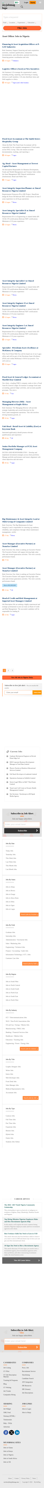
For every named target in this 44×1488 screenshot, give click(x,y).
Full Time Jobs (11, 1119)
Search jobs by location (28, 914)
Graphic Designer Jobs (13, 1067)
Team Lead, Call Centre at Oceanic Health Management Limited (23, 789)
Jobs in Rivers (10, 891)
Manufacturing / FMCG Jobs (15, 1029)
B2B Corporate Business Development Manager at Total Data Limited (22, 763)
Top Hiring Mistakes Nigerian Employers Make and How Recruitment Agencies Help (21, 1220)
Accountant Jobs (11, 1092)
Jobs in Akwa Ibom (12, 898)
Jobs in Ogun (10, 905)
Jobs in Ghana (8, 1448)
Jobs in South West (12, 981)
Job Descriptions (27, 1393)
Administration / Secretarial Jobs (16, 940)
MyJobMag (37, 1482)
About (10, 1478)
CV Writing (7, 1387)
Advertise (6, 1427)
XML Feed (7, 1412)
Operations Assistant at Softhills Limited (22, 778)
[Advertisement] (22, 111)
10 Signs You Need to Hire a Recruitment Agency (21, 1246)
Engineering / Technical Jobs (15, 947)
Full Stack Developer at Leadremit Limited (23, 774)
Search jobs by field (29, 964)
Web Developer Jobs (12, 1078)
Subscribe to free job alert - (21, 686)
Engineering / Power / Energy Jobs (17, 1043)
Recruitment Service (29, 1371)
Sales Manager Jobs (12, 1085)
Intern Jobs (9, 1074)
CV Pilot (6, 1371)
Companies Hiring (9, 1395)
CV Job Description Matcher (9, 1376)
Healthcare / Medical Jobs (14, 1036)
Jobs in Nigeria (8, 1455)
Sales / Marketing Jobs (13, 943)
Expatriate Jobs (11, 1127)
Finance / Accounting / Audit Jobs (17, 951)
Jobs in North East (12, 993)
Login (26, 2)
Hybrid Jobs (10, 1134)
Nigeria (18, 2)
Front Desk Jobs (11, 1081)
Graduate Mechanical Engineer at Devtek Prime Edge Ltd (23, 757)
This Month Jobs (11, 866)
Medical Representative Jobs (15, 1089)
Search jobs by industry (28, 1049)
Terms (34, 1478)
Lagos (14, 155)
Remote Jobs (10, 1131)
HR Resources (26, 1386)
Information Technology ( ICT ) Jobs (18, 954)
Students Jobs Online (13, 1142)
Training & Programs (10, 1380)
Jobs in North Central (13, 985)
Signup (32, 2)
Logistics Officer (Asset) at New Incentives (20, 69)
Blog (5, 1384)
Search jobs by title (30, 1098)
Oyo (12, 393)
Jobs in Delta (10, 902)
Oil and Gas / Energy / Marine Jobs (17, 1025)
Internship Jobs (11, 936)
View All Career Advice (22, 1260)
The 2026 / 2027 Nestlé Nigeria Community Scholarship (19, 1206)
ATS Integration (27, 1382)
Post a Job (25, 1368)
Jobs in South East (12, 996)
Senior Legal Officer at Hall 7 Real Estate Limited (23, 783)
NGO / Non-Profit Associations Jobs (18, 1021)
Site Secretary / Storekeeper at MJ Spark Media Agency (22, 795)
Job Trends (7, 1391)
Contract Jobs (10, 1116)
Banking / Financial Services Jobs (17, 1032)
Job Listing (7, 1368)
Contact (16, 1478)
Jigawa (15, 83)
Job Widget (7, 1409)
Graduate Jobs (10, 932)
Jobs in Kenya (8, 1451)
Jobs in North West (12, 1000)
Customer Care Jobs (12, 958)
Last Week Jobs (11, 862)
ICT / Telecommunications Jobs (16, 1017)
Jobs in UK (7, 1462)
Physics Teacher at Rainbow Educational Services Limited (23, 769)
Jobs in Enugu (10, 894)
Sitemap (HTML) (9, 1416)
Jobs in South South (12, 989)
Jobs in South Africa (10, 1458)
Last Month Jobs (11, 869)
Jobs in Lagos (10, 909)
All (12, 438)
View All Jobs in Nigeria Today (22, 677)
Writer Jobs (9, 1070)
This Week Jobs (11, 858)
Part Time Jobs (11, 1123)
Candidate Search (28, 1378)
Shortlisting (26, 1375)
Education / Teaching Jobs (14, 1040)
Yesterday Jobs (10, 854)
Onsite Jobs (9, 1138)
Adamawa (15, 61)
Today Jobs (9, 851)
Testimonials (7, 1420)
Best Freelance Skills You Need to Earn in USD (20, 1234)
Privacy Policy (25, 1478)
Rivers (15, 202)
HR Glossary (26, 1389)
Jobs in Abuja (10, 887)
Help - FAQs (7, 1423)
